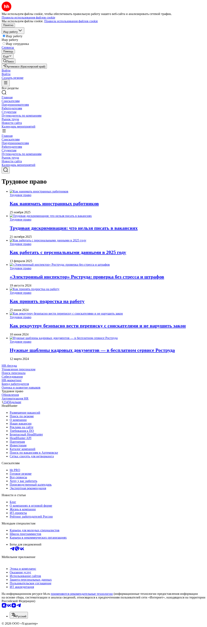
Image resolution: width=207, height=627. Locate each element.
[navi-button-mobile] (6, 83)
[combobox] (19, 615)
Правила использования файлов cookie (71, 21)
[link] (8, 61)
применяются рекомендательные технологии (82, 593)
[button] (6, 70)
